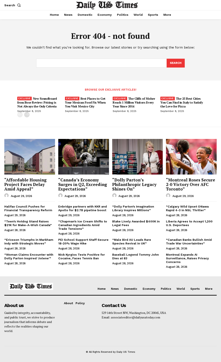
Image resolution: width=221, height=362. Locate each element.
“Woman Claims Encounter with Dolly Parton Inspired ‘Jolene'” (28, 256)
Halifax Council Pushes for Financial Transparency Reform (28, 208)
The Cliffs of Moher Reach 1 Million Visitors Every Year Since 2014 (134, 102)
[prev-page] (20, 114)
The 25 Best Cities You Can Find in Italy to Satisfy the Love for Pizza (181, 102)
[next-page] (27, 114)
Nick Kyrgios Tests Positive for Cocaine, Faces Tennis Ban (81, 256)
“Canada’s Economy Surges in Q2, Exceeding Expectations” (82, 184)
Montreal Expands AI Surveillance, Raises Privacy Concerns (187, 258)
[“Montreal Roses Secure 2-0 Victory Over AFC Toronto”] (191, 156)
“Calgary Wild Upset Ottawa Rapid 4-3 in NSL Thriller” (187, 208)
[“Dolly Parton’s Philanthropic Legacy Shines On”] (137, 156)
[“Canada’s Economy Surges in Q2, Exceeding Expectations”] (83, 156)
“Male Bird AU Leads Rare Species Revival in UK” (131, 241)
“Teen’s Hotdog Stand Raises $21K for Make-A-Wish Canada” (28, 223)
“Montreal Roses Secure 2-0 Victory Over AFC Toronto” (190, 184)
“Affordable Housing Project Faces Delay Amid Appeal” (25, 184)
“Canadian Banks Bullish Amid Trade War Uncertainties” (189, 241)
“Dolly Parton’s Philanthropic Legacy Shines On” (134, 184)
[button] (13, 5)
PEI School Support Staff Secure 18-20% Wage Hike (83, 241)
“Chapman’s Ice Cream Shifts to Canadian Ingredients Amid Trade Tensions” (82, 225)
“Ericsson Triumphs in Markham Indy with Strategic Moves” (28, 241)
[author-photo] (7, 195)
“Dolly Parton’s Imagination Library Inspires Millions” (133, 208)
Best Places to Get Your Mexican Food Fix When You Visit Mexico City (85, 102)
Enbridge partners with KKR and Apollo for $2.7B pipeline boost (82, 208)
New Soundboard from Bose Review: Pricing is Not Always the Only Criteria (37, 102)
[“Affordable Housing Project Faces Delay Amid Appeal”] (29, 156)
